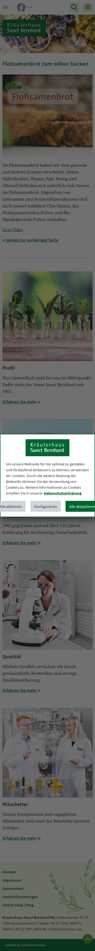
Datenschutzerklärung (63, 493)
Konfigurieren (45, 506)
